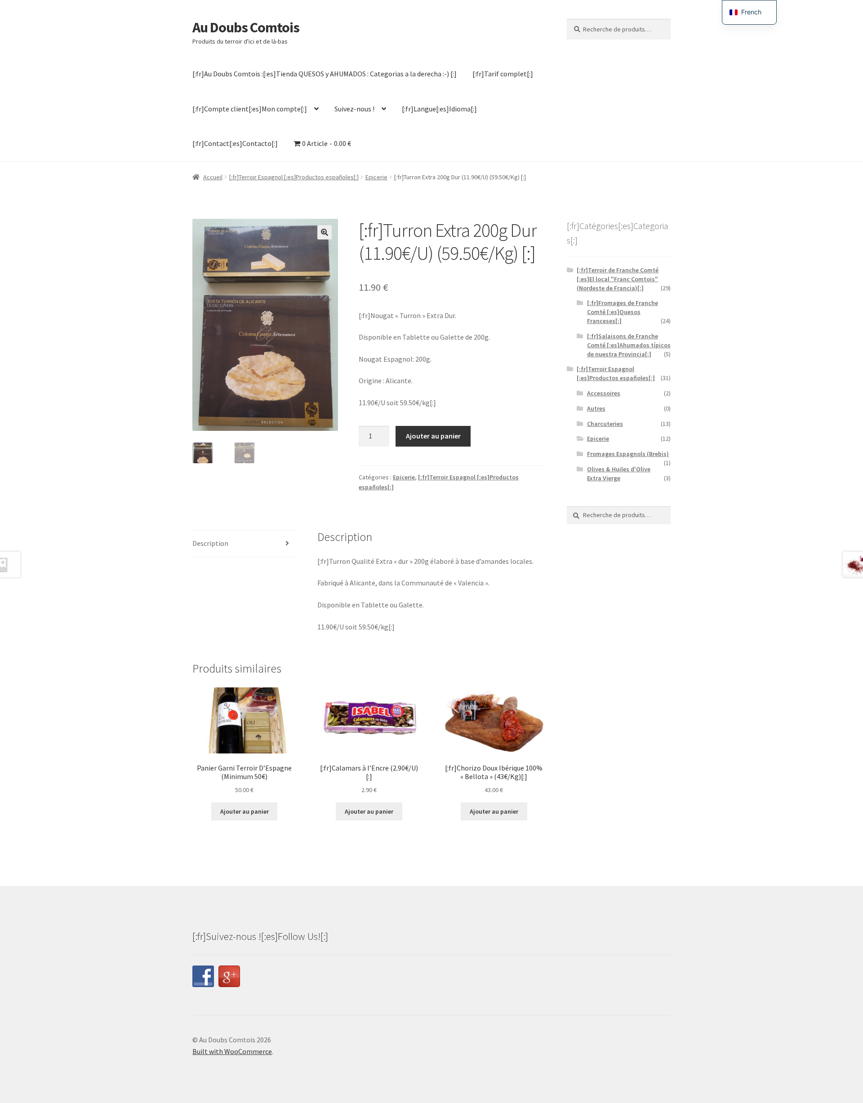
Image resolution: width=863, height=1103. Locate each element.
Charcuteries (605, 424)
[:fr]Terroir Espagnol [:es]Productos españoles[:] (294, 177)
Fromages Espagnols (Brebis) (628, 454)
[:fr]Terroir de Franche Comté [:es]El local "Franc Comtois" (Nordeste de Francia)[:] (617, 279)
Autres (596, 408)
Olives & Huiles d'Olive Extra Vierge (618, 473)
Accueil (212, 177)
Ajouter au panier (433, 435)
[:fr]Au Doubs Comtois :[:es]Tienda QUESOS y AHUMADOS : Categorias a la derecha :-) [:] (324, 73)
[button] (324, 232)
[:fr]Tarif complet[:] (502, 73)
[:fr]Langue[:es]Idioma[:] (439, 108)
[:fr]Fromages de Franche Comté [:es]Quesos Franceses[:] (622, 312)
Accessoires (603, 393)
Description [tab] (210, 543)
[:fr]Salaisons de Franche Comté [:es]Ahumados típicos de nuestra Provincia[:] (629, 345)
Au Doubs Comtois (245, 27)
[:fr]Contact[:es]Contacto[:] (235, 143)
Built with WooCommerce (232, 1051)
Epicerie (376, 177)
